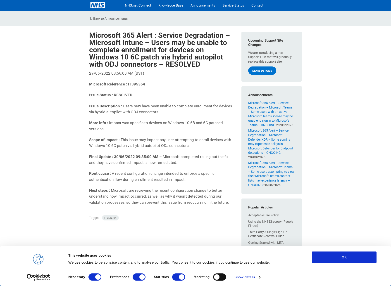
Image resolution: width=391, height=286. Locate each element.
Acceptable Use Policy (263, 215)
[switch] (139, 277)
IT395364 (110, 218)
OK (344, 257)
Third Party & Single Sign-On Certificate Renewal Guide (267, 234)
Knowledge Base (170, 5)
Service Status (233, 5)
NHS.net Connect (138, 5)
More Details (262, 70)
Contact (257, 5)
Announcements (203, 5)
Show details (244, 277)
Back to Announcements (110, 18)
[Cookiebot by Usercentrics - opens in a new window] (38, 277)
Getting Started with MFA (266, 242)
